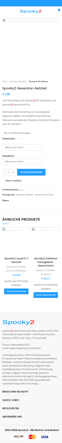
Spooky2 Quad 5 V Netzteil (16, 260)
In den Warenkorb (31, 172)
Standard (8, 156)
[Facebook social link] (22, 3)
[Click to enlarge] (8, 70)
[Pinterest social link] (19, 200)
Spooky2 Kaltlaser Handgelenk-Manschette (45, 262)
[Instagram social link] (29, 3)
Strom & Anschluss (38, 81)
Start (4, 81)
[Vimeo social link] (36, 3)
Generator (8, 138)
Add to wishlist (13, 181)
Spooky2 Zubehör (18, 81)
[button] (16, 291)
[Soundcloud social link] (40, 3)
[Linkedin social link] (23, 200)
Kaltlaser (46, 274)
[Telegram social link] (27, 200)
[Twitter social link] (25, 3)
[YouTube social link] (33, 3)
